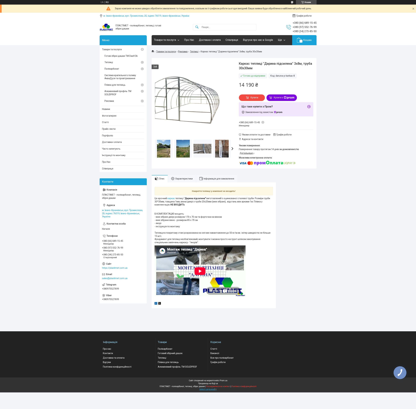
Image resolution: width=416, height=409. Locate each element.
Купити (254, 97)
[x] (159, 304)
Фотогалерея (109, 115)
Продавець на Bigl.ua (208, 383)
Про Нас (189, 39)
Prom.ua (223, 380)
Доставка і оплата (210, 39)
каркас (171, 198)
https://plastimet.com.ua (114, 268)
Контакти (108, 353)
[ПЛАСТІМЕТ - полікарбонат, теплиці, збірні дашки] (106, 27)
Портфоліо (107, 135)
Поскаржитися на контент (218, 386)
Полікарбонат (111, 68)
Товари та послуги (165, 39)
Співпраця (232, 39)
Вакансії (214, 353)
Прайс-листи (109, 129)
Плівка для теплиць (114, 85)
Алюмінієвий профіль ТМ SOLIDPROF (117, 93)
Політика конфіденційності (117, 366)
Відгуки (107, 362)
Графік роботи (218, 362)
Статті (105, 122)
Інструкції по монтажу (113, 155)
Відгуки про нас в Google (258, 39)
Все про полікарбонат (222, 357)
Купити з (278, 97)
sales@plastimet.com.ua (114, 278)
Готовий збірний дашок (170, 353)
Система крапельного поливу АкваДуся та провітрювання (120, 77)
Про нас (107, 349)
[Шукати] (197, 27)
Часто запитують (111, 148)
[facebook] (156, 304)
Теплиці (194, 51)
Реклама (183, 51)
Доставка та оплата (113, 357)
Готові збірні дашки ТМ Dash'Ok (121, 56)
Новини (106, 109)
